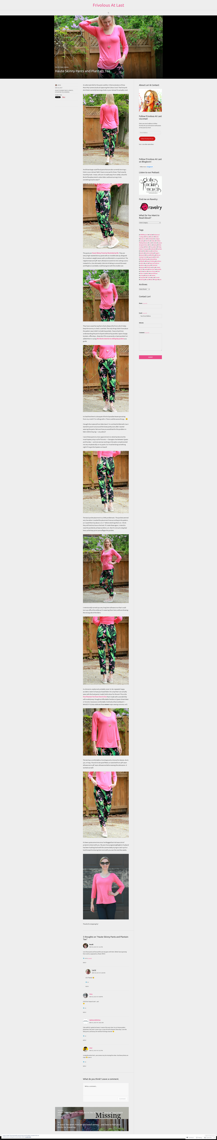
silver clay (142, 273)
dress (150, 245)
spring (142, 275)
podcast (148, 265)
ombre (142, 263)
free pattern (153, 247)
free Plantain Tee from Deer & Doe (95, 697)
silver (158, 271)
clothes (153, 241)
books (152, 236)
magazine (150, 257)
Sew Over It (152, 269)
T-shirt (149, 277)
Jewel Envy (155, 251)
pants (71, 90)
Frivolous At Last (108, 5)
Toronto (157, 277)
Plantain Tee (60, 92)
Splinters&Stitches (95, 1020)
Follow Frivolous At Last (147, 138)
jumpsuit (142, 255)
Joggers (157, 253)
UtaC (90, 1048)
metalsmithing (153, 259)
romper (158, 267)
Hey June (159, 249)
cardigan (157, 239)
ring (154, 267)
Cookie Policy (28, 1137)
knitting (153, 255)
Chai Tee (147, 241)
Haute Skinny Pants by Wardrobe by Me (105, 253)
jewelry (142, 253)
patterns (142, 265)
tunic (151, 279)
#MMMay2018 (144, 234)
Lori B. (59, 85)
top (153, 277)
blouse (147, 236)
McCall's (156, 257)
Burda (157, 236)
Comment (122, 1099)
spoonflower (154, 273)
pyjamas (142, 267)
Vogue (156, 279)
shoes (145, 271)
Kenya (147, 255)
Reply (84, 962)
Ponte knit (154, 265)
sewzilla (159, 269)
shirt (141, 271)
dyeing (155, 245)
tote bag (142, 279)
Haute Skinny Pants (62, 90)
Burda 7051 (143, 239)
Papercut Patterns (154, 263)
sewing (66, 67)
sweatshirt (143, 277)
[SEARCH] (108, 13)
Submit (150, 357)
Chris (90, 994)
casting (142, 241)
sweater (153, 275)
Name (143, 303)
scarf (141, 269)
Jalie (145, 251)
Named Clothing (150, 261)
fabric (147, 247)
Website (141, 323)
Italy (141, 251)
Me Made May (144, 259)
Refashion (148, 267)
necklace (158, 261)
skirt (148, 273)
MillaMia (142, 261)
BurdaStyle (150, 239)
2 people (90, 958)
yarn (160, 279)
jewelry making (149, 253)
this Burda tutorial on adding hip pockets (110, 339)
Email (143, 313)
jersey (149, 251)
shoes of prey (152, 271)
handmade (153, 249)
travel (147, 279)
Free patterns (59, 67)
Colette (155, 243)
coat (150, 243)
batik (150, 234)
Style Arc (147, 275)
